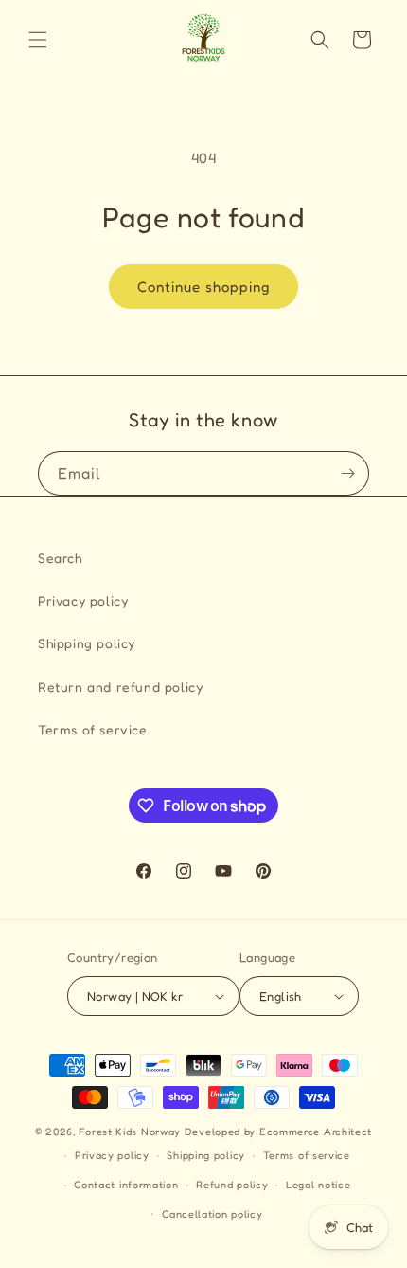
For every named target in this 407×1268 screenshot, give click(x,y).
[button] (38, 40)
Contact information (126, 1184)
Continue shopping (203, 287)
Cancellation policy (212, 1214)
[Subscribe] (347, 473)
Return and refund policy (120, 687)
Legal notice (318, 1184)
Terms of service (93, 729)
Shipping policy (86, 643)
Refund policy (232, 1184)
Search (60, 558)
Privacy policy (83, 600)
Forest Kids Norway (130, 1131)
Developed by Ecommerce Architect (278, 1131)
